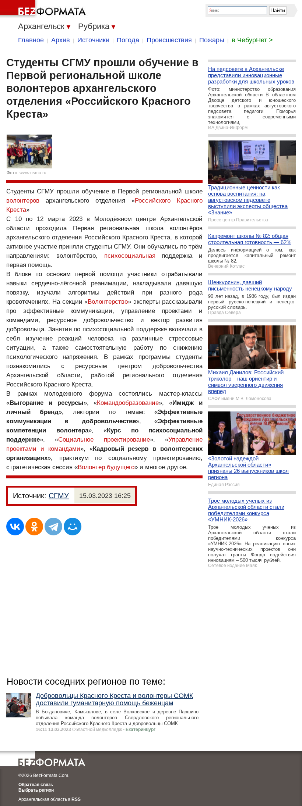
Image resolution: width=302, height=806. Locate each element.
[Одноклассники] (34, 526)
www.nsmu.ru (33, 172)
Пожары (211, 40)
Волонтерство (108, 301)
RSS (76, 799)
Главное (31, 40)
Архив (60, 40)
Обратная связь (35, 784)
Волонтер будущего (106, 467)
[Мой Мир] (72, 526)
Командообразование (128, 402)
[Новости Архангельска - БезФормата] (44, 9)
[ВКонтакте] (15, 526)
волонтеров (22, 200)
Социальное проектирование (104, 439)
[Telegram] (53, 526)
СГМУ (59, 496)
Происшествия (169, 40)
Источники (93, 40)
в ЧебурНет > (252, 40)
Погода (128, 40)
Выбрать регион (36, 790)
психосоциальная (129, 255)
